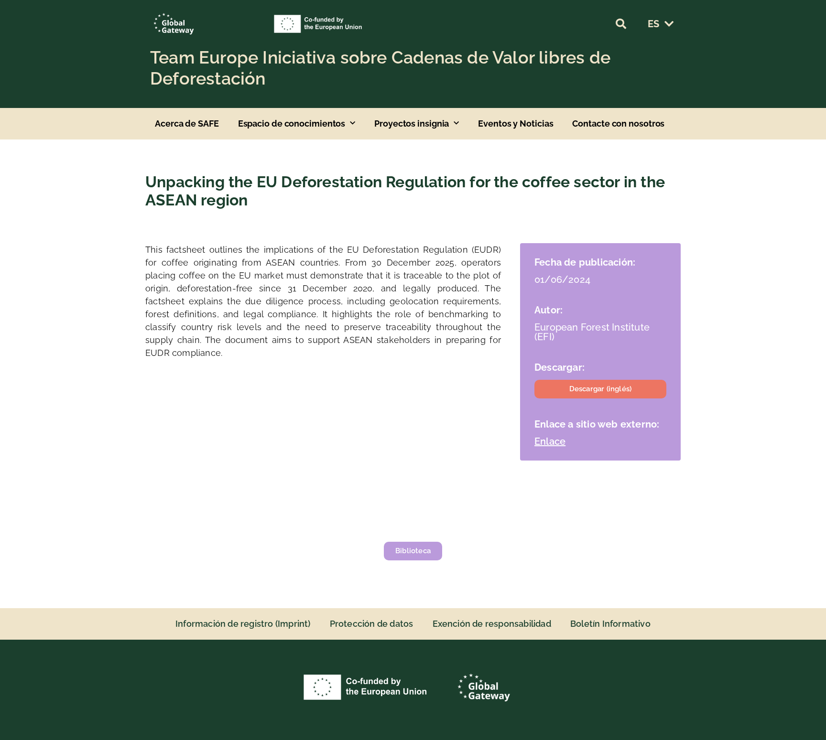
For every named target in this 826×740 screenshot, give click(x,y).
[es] (668, 24)
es (653, 24)
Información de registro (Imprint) (243, 624)
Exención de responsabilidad (492, 624)
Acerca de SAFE (187, 123)
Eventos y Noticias (515, 123)
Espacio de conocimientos (292, 123)
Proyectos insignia (411, 123)
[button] (620, 23)
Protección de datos (371, 624)
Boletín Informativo (610, 624)
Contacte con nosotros (618, 123)
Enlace (549, 441)
